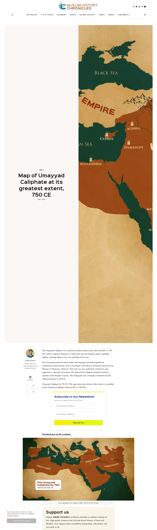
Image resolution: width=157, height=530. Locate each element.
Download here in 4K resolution (56, 434)
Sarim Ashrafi (30, 360)
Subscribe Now (78, 422)
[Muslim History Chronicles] (78, 6)
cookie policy (13, 515)
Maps (41, 169)
